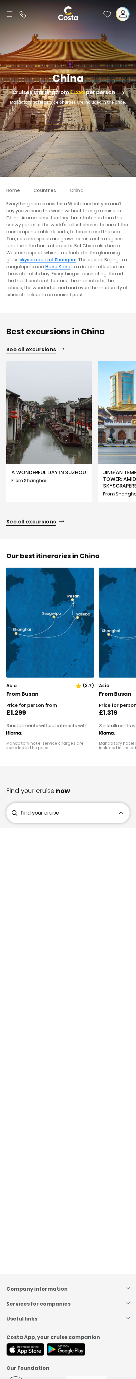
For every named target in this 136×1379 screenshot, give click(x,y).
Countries (45, 190)
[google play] (66, 1350)
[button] (107, 14)
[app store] (25, 1350)
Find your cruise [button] (40, 812)
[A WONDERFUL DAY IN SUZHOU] (49, 431)
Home (13, 190)
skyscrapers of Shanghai (48, 259)
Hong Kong (58, 266)
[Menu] (10, 14)
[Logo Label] (68, 14)
